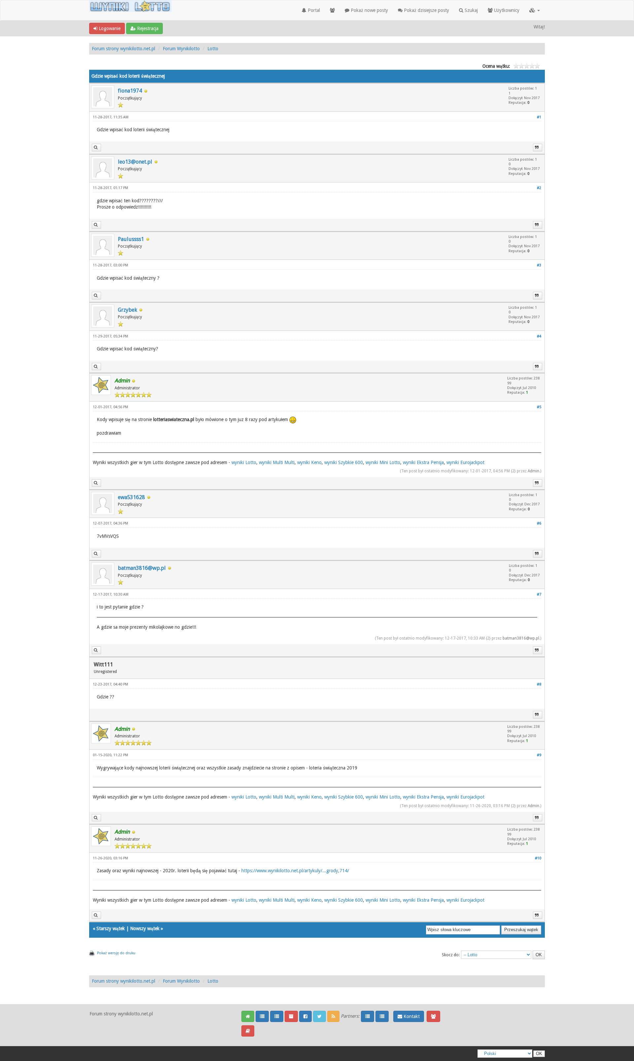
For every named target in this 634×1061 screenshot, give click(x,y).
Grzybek (127, 310)
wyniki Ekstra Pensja (423, 462)
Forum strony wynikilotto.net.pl (123, 48)
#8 (539, 684)
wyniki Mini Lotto (383, 462)
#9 (539, 755)
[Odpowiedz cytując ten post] (537, 147)
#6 (539, 523)
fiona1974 (130, 91)
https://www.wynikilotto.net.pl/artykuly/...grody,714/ (295, 870)
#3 (539, 265)
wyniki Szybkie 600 (343, 462)
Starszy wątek (110, 928)
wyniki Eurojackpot (465, 462)
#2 (539, 188)
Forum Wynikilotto (181, 48)
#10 (538, 858)
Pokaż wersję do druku (116, 953)
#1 (539, 117)
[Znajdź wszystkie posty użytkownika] (96, 147)
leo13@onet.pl (135, 162)
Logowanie (109, 28)
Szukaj (470, 10)
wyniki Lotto (243, 462)
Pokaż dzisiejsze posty (426, 10)
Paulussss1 (131, 239)
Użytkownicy (506, 10)
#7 (539, 594)
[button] (534, 10)
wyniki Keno (309, 462)
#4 (539, 336)
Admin (533, 471)
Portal (313, 10)
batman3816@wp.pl (142, 568)
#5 (539, 407)
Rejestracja (147, 28)
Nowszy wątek (144, 928)
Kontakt (411, 1016)
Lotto (212, 48)
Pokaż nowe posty (368, 10)
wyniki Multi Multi (277, 462)
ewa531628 (131, 497)
